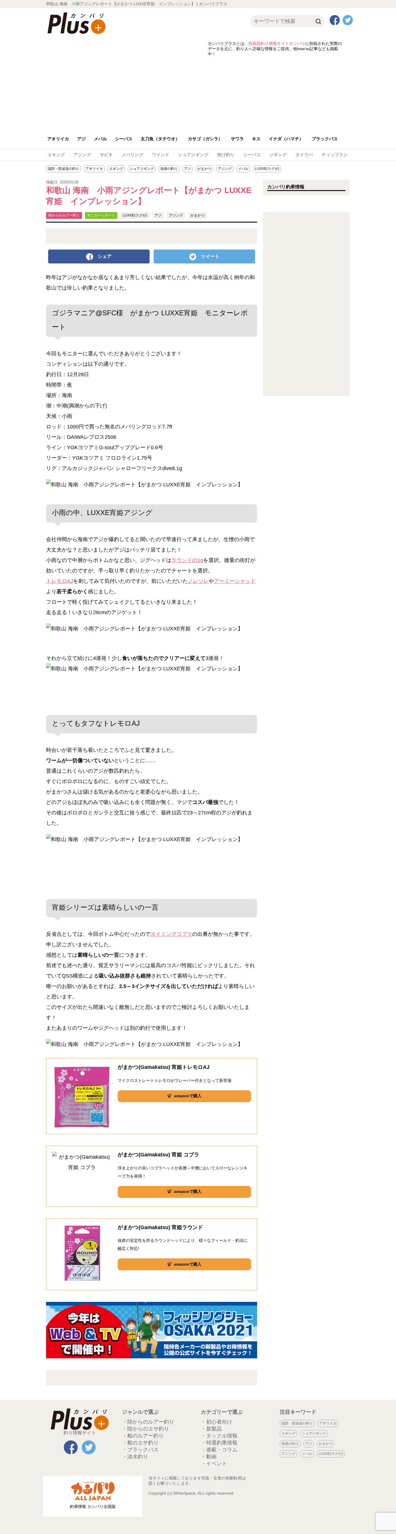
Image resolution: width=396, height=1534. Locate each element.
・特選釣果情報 (219, 1443)
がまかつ (204, 169)
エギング (116, 169)
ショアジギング (193, 154)
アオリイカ (58, 138)
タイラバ (304, 154)
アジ (81, 138)
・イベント (214, 1463)
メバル (100, 138)
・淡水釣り (135, 1457)
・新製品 (211, 1429)
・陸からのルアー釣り (148, 1422)
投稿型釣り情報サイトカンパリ (276, 43)
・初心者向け (216, 1422)
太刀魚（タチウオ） (160, 138)
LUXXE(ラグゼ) (267, 169)
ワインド (160, 154)
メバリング (132, 154)
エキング (56, 154)
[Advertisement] (198, 93)
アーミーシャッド (235, 581)
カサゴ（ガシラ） (205, 138)
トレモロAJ (59, 581)
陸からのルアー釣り (64, 215)
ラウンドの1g (187, 560)
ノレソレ (198, 581)
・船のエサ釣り (140, 1443)
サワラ (237, 138)
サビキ (106, 154)
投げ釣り (226, 154)
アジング (82, 154)
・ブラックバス (140, 1450)
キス (256, 138)
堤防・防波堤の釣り (63, 169)
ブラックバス (325, 138)
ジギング (278, 154)
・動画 (209, 1457)
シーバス (123, 138)
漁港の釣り (169, 169)
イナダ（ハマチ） (286, 138)
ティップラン (334, 154)
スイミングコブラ (171, 934)
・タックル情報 (219, 1436)
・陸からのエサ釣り (145, 1429)
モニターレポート (101, 215)
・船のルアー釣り (143, 1436)
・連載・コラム (219, 1450)
